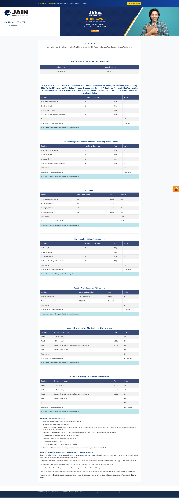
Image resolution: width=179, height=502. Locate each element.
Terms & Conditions (113, 492)
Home (6, 26)
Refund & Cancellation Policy (128, 492)
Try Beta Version (135, 3)
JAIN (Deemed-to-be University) (76, 491)
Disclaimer (103, 492)
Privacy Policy (94, 492)
